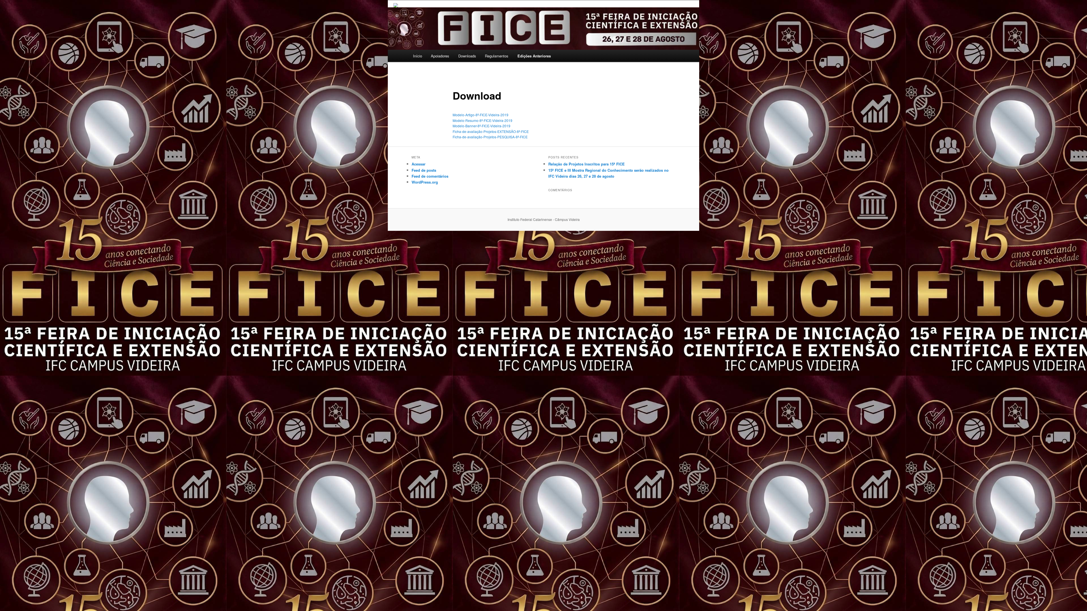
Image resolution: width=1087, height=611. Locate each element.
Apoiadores (440, 56)
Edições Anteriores (534, 56)
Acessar (418, 164)
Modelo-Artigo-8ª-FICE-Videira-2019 (480, 114)
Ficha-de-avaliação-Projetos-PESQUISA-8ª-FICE (490, 136)
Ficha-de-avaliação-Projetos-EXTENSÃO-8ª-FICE (491, 131)
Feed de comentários (430, 176)
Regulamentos (496, 56)
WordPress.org (425, 182)
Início (417, 56)
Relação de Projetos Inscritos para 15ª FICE (586, 164)
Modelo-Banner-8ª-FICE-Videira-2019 (481, 125)
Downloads (467, 56)
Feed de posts (424, 170)
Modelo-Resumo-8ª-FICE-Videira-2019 (482, 120)
